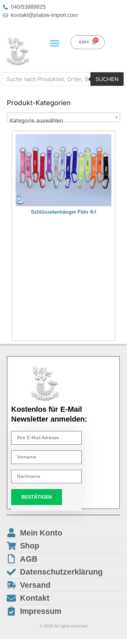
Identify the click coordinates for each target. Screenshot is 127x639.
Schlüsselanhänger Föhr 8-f (63, 212)
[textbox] (63, 120)
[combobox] (63, 117)
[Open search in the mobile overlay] (62, 79)
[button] (54, 43)
